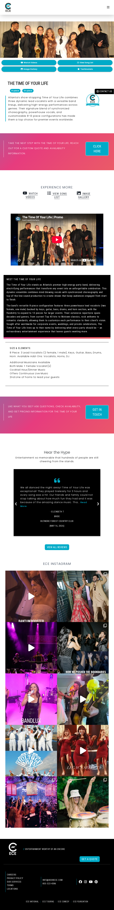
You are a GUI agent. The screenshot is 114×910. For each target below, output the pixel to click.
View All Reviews (57, 547)
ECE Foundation (80, 901)
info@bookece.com (53, 880)
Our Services (14, 882)
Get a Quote (90, 859)
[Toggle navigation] (108, 7)
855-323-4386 (49, 883)
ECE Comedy (63, 901)
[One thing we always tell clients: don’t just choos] (31, 699)
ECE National (32, 901)
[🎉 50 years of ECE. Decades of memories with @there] (31, 750)
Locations (12, 889)
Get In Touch (97, 412)
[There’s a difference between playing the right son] (31, 596)
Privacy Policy (15, 878)
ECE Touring (48, 901)
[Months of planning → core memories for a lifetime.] (31, 647)
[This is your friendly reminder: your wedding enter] (83, 596)
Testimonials (86, 69)
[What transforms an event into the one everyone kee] (83, 647)
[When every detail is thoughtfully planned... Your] (83, 750)
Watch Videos (30, 62)
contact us (105, 91)
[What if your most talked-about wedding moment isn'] (83, 802)
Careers (11, 875)
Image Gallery (30, 69)
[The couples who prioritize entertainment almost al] (31, 802)
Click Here (97, 149)
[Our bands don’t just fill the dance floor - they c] (83, 699)
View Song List (86, 62)
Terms (10, 885)
